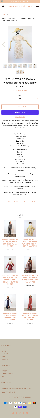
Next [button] (35, 44)
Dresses (4, 371)
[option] (20, 44)
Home (3, 14)
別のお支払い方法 (20, 117)
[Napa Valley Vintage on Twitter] (13, 413)
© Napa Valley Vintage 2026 (20, 397)
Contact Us (5, 354)
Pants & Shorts (7, 374)
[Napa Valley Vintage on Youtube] (27, 413)
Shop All (4, 376)
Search (4, 351)
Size (20, 95)
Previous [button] (4, 44)
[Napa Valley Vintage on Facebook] (17, 413)
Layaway (4, 359)
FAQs (3, 357)
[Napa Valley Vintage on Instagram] (20, 413)
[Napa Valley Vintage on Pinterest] (23, 413)
